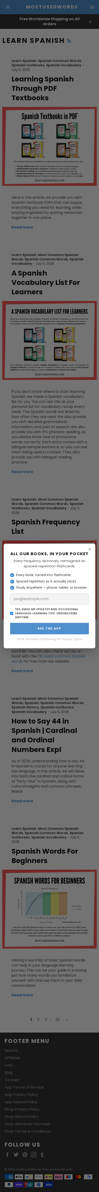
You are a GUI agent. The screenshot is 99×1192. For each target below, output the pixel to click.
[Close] (90, 549)
